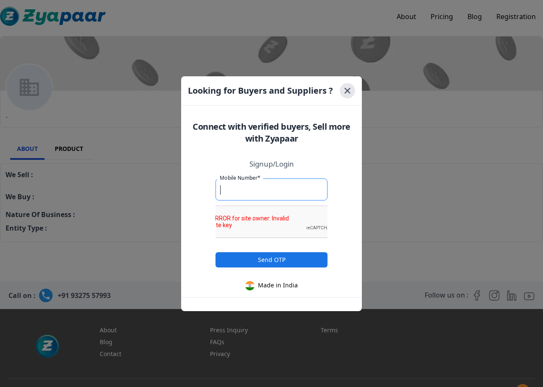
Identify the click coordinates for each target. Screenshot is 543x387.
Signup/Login (271, 164)
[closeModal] (347, 90)
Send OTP (271, 260)
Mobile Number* (240, 177)
